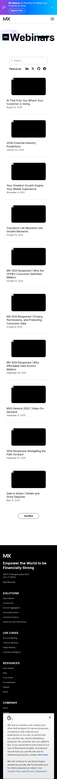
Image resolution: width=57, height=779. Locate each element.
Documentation (9, 682)
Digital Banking (9, 647)
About (5, 708)
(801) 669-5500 (9, 582)
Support (6, 687)
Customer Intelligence (12, 652)
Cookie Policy (14, 771)
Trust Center (8, 678)
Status (5, 692)
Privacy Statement (36, 771)
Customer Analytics (11, 617)
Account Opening (10, 638)
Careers (6, 713)
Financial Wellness (10, 643)
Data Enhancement (11, 612)
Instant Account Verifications (14, 622)
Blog (5, 673)
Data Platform (8, 598)
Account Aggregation (11, 608)
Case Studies (8, 668)
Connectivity (8, 603)
